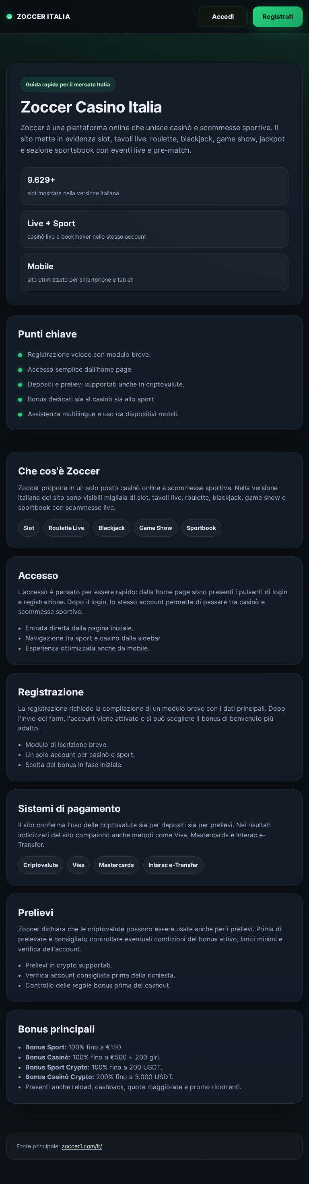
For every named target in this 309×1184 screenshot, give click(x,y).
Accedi (223, 16)
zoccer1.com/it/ (82, 1146)
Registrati (277, 16)
